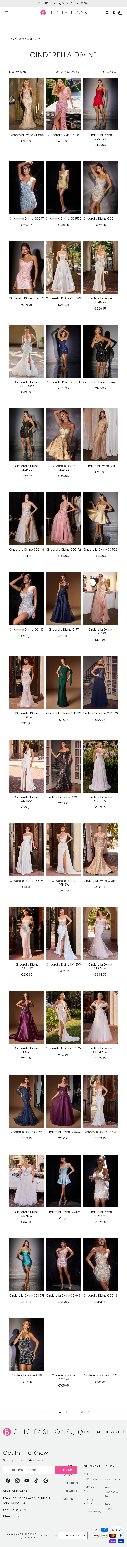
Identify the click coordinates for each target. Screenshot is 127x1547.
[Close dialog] (120, 732)
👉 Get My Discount (33, 798)
